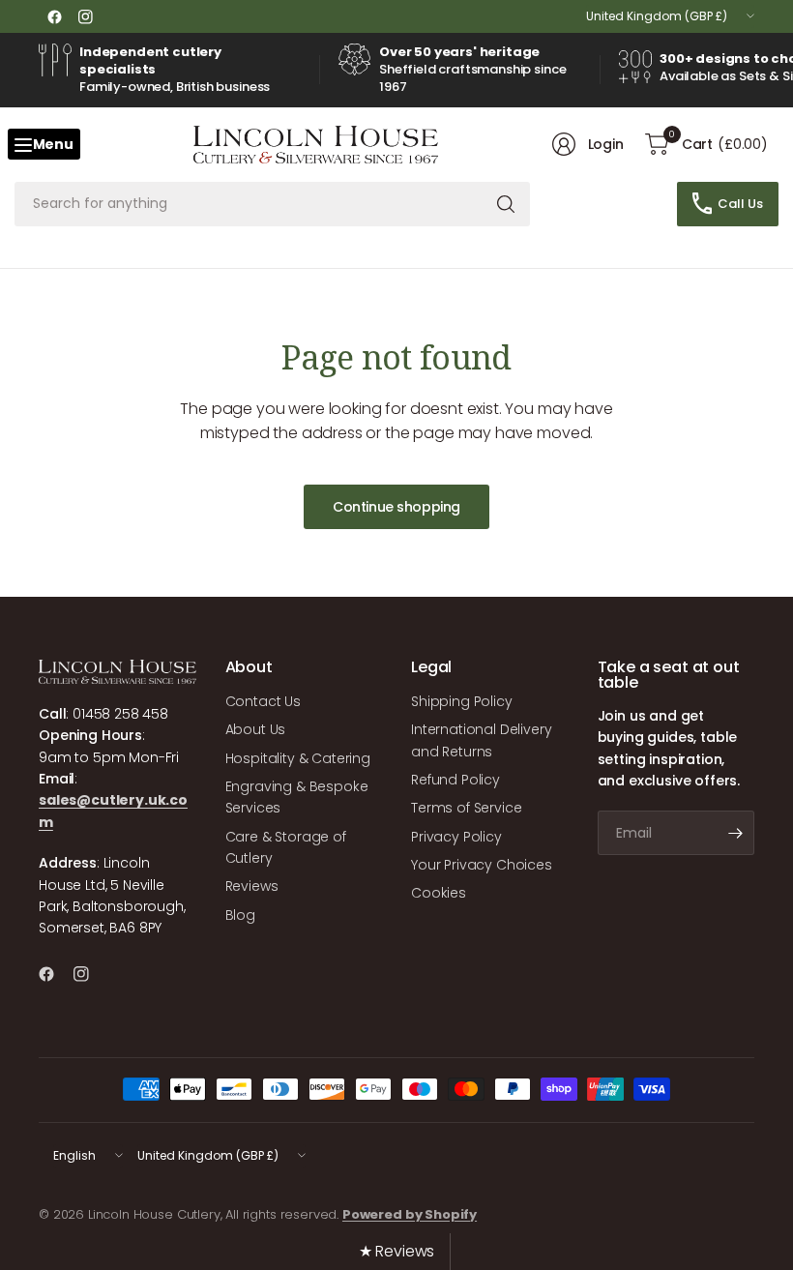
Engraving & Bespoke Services (296, 797)
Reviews (252, 886)
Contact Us (263, 701)
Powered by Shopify (409, 1214)
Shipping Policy (462, 701)
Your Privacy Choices (481, 864)
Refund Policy (455, 779)
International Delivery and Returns (481, 740)
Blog (240, 915)
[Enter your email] (735, 833)
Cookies (438, 892)
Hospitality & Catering (297, 758)
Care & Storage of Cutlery (285, 847)
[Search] (506, 204)
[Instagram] (85, 16)
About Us (255, 729)
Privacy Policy (456, 836)
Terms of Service (466, 807)
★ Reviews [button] (397, 1251)
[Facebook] (54, 16)
